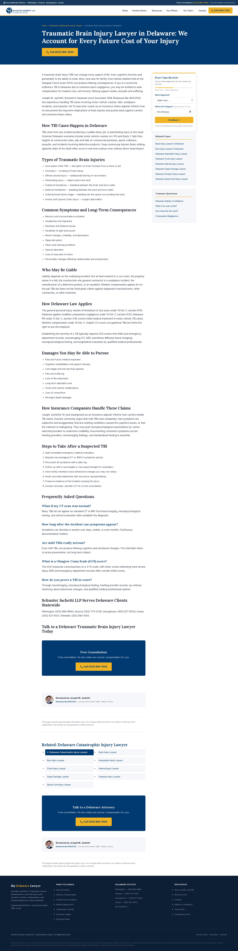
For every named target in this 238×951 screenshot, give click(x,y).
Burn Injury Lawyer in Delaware (169, 149)
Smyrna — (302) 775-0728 (126, 893)
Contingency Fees (182, 914)
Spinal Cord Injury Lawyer (59, 784)
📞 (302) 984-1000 (220, 10)
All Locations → (122, 906)
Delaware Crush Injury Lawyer (168, 159)
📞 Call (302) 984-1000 (60, 52)
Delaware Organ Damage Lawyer (170, 169)
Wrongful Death (63, 919)
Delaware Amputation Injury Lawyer (171, 154)
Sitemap (223, 935)
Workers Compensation (66, 895)
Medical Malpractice (65, 904)
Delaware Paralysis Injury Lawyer (170, 174)
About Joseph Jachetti (184, 890)
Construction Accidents (66, 900)
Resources (157, 10)
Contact (202, 10)
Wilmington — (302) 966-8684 (128, 889)
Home (125, 10)
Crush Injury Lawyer (56, 768)
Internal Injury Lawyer (109, 768)
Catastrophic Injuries (65, 909)
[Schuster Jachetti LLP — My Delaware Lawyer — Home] (21, 10)
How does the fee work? (166, 211)
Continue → (174, 120)
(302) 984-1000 (201, 3)
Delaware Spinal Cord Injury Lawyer (171, 179)
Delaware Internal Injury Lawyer (169, 164)
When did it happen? (172, 106)
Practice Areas (139, 10)
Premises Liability (63, 914)
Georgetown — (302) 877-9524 (129, 898)
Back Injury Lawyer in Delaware (169, 144)
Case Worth (180, 909)
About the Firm (181, 895)
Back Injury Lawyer (108, 752)
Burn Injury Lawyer (55, 760)
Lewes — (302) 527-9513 (126, 902)
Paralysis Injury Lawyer (109, 776)
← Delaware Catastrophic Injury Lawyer (67, 752)
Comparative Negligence (166, 216)
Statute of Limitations (184, 904)
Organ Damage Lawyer (58, 776)
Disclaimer (214, 935)
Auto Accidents (62, 890)
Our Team (188, 10)
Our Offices (172, 10)
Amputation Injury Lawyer (111, 760)
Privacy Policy (202, 935)
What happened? (162, 95)
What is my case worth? (166, 206)
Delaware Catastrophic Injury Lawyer (66, 25)
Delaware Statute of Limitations (169, 201)
